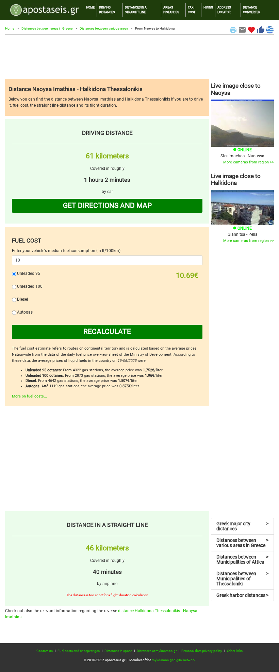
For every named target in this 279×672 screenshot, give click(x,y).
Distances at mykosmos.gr (157, 651)
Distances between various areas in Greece (242, 542)
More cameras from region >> (248, 162)
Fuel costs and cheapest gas (79, 651)
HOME (90, 7)
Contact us (44, 651)
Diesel (22, 299)
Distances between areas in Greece (46, 28)
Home (9, 28)
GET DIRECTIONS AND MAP (107, 205)
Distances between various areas (104, 28)
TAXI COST (191, 9)
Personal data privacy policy (201, 651)
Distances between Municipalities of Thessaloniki (242, 578)
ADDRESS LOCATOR (224, 9)
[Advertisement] (139, 56)
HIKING (208, 7)
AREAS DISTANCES (171, 9)
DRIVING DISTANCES (107, 9)
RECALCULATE (107, 332)
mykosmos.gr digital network (173, 660)
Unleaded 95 (28, 273)
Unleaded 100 (30, 286)
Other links (235, 651)
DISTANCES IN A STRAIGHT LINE (136, 9)
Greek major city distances (242, 526)
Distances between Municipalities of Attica (242, 559)
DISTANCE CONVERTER (251, 9)
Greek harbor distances (242, 595)
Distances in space (118, 651)
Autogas (25, 312)
